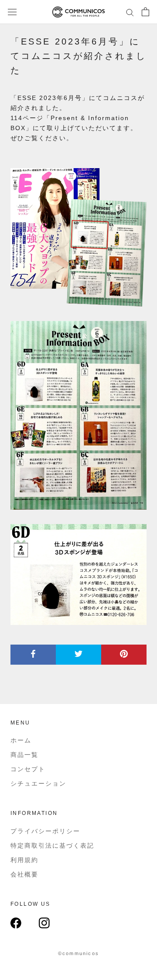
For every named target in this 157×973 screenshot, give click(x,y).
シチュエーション (38, 783)
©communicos (78, 953)
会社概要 (24, 874)
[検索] (130, 12)
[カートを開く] (145, 11)
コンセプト (27, 769)
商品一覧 (24, 754)
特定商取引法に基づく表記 (52, 845)
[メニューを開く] (12, 12)
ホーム (20, 740)
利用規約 (24, 859)
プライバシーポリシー (45, 831)
